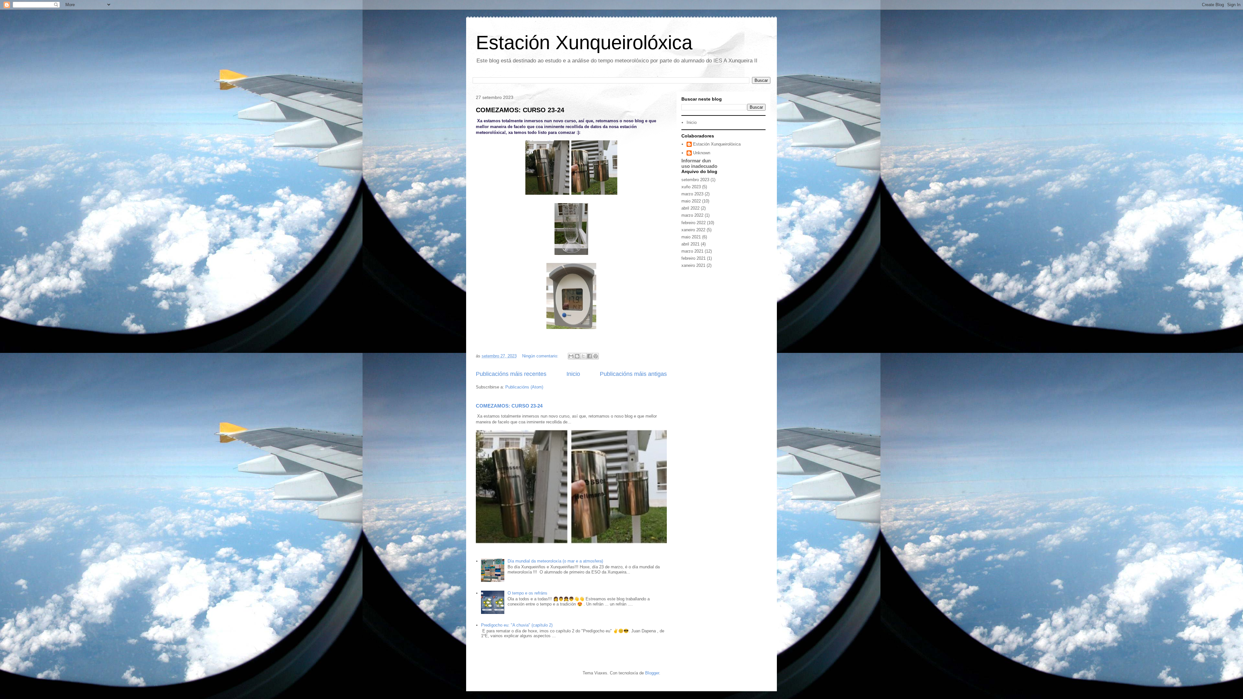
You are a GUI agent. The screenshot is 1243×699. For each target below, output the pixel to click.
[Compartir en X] (583, 356)
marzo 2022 (692, 215)
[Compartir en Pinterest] (595, 356)
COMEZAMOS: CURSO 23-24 (520, 110)
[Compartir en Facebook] (589, 356)
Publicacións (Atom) (524, 387)
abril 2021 (690, 244)
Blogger (652, 673)
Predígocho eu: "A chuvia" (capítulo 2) (517, 625)
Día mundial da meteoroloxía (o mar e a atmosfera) (555, 561)
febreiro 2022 (693, 222)
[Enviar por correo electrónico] (571, 356)
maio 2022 (691, 201)
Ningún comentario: (541, 356)
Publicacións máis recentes (511, 374)
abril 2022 (690, 208)
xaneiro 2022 (693, 229)
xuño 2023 (691, 186)
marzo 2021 (692, 251)
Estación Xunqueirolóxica (584, 42)
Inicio (573, 374)
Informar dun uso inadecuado (699, 163)
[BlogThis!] (577, 356)
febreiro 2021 (693, 258)
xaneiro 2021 (693, 265)
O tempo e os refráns (527, 593)
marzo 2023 (692, 193)
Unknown (701, 152)
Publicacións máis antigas (633, 374)
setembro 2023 (695, 179)
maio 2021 (691, 237)
